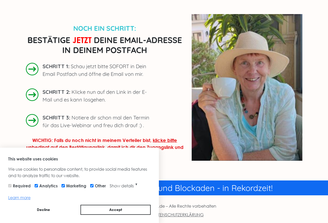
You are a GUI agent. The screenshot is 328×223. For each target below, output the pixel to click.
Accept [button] (115, 209)
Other (100, 185)
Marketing (76, 185)
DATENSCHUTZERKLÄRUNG (178, 214)
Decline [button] (43, 209)
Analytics (48, 185)
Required (22, 185)
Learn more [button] (19, 197)
